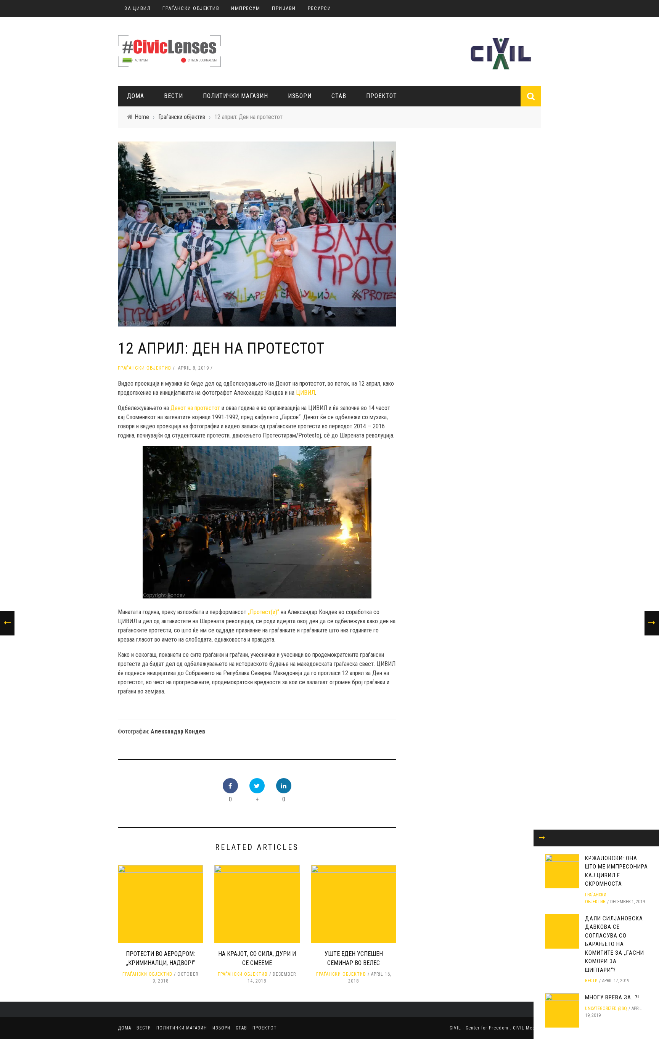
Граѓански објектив (144, 368)
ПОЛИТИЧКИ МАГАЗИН (235, 96)
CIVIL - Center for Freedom (480, 1028)
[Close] (542, 838)
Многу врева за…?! (612, 997)
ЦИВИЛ (305, 392)
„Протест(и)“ (263, 612)
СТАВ (338, 96)
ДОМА (135, 96)
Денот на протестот (195, 408)
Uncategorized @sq (606, 1008)
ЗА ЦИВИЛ (137, 8)
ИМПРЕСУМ (245, 8)
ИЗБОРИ (300, 96)
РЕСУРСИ (319, 8)
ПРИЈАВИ (284, 8)
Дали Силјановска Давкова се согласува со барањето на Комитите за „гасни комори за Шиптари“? (614, 944)
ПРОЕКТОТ (381, 96)
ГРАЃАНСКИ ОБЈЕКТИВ (190, 8)
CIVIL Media (526, 1028)
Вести (173, 96)
